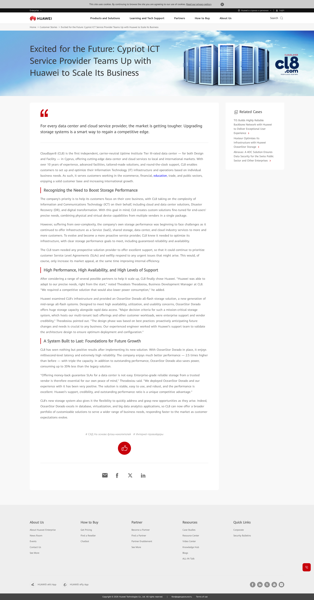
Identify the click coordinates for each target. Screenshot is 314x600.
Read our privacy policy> (199, 4)
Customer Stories (48, 27)
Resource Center (191, 535)
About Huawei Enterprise (43, 530)
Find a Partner (138, 535)
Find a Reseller (88, 535)
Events (33, 541)
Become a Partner (140, 530)
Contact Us (35, 547)
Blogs (185, 553)
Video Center (189, 541)
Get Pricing (86, 530)
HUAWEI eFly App (79, 584)
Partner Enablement (141, 541)
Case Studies (189, 530)
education (160, 175)
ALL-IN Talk (188, 558)
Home (33, 27)
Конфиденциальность (182, 597)
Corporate (238, 530)
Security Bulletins (242, 535)
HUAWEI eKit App (47, 584)
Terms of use (202, 597)
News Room (36, 535)
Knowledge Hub (191, 547)
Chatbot (85, 541)
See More (34, 553)
